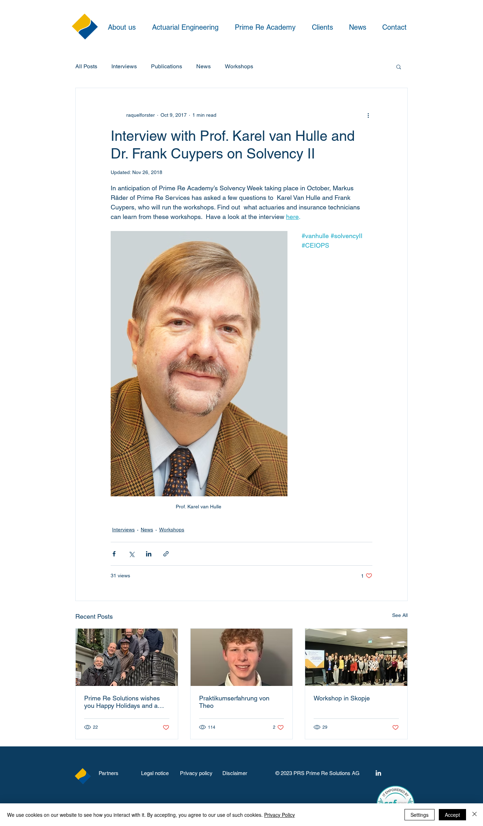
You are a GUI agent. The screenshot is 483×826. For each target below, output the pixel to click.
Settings (420, 814)
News (203, 66)
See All (400, 615)
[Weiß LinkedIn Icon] (378, 773)
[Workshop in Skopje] (356, 657)
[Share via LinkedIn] (148, 553)
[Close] (474, 814)
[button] (398, 66)
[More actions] (368, 115)
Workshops (239, 66)
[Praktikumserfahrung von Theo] (242, 657)
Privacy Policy (279, 814)
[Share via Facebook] (114, 553)
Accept (452, 814)
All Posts (86, 66)
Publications (166, 66)
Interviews (124, 66)
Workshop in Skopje (342, 698)
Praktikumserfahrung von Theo (234, 701)
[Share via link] (166, 553)
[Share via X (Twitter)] (131, 553)
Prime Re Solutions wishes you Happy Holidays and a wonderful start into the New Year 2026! (123, 701)
